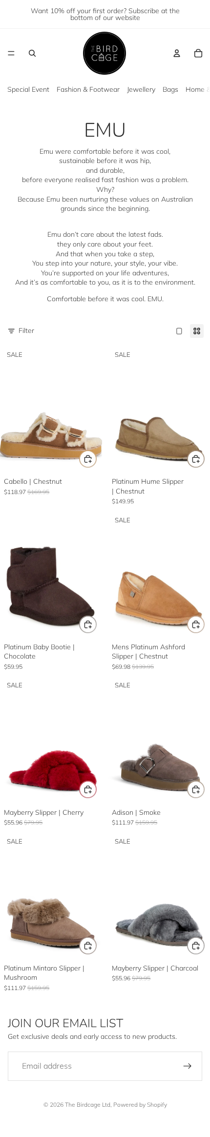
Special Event (28, 89)
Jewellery (141, 89)
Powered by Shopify (140, 1104)
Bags (170, 89)
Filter (26, 330)
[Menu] (11, 53)
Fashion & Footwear (88, 89)
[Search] (32, 53)
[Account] (177, 53)
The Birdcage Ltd (87, 1104)
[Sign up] (187, 1066)
